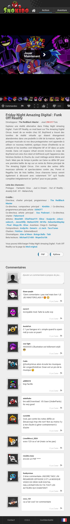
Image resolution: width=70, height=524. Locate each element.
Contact (11, 520)
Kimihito (45, 206)
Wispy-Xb (17, 225)
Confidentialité (46, 520)
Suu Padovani (42, 212)
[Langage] (64, 520)
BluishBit (19, 219)
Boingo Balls (39, 234)
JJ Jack (42, 228)
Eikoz (41, 219)
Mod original (31, 246)
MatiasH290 (32, 222)
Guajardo (50, 219)
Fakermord (19, 216)
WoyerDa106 (41, 237)
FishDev (18, 231)
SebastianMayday (56, 222)
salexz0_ (10, 222)
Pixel (9, 225)
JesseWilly (21, 222)
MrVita (43, 222)
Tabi (49, 234)
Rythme (56, 254)
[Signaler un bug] (22, 105)
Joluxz (60, 219)
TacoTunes (53, 228)
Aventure (62, 10)
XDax (25, 225)
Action (45, 10)
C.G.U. (27, 520)
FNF (43, 254)
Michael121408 (27, 237)
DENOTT (39, 209)
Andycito (24, 228)
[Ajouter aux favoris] (29, 105)
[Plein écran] (36, 105)
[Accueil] (34, 10)
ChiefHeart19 (31, 219)
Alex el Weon (26, 234)
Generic (33, 228)
